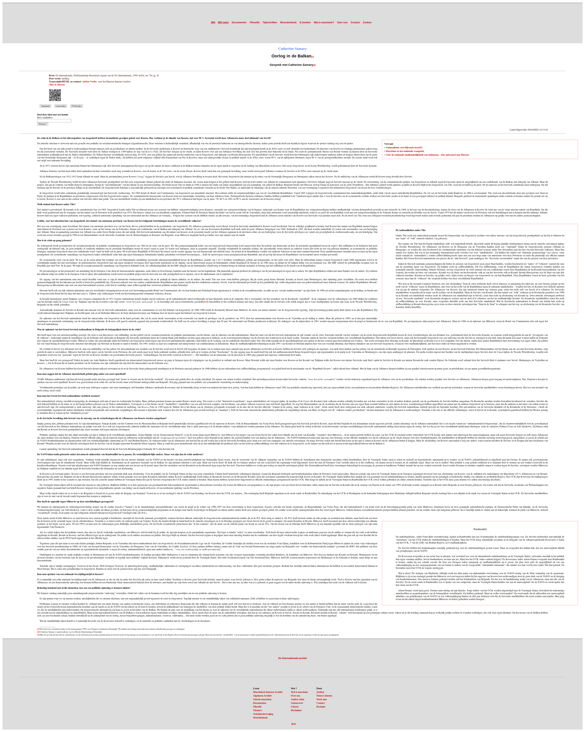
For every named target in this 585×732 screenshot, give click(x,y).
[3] (207, 301)
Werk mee (321, 699)
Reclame (320, 706)
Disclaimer (296, 710)
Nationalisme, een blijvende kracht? (404, 147)
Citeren (295, 706)
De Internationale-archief (292, 658)
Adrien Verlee (89, 81)
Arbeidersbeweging (263, 714)
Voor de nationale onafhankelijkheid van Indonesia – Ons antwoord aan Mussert (427, 154)
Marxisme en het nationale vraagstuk (405, 151)
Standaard (45, 106)
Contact (355, 22)
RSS (293, 724)
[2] (314, 65)
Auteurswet (297, 703)
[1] (312, 57)
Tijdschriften (270, 22)
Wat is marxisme (299, 692)
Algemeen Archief (262, 695)
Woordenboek (288, 22)
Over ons (342, 22)
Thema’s (257, 710)
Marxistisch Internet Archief (267, 692)
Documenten (239, 22)
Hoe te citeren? (57, 84)
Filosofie (255, 22)
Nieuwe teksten (324, 695)
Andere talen (297, 699)
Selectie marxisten (262, 699)
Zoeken (367, 22)
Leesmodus (61, 106)
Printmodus (77, 106)
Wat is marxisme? (324, 22)
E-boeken (305, 22)
